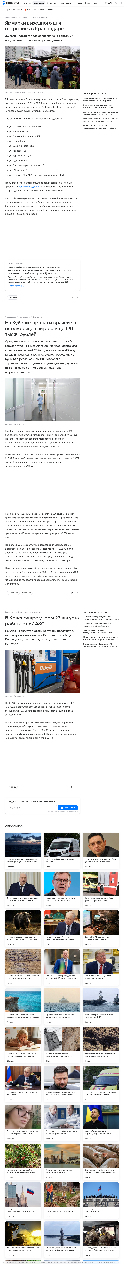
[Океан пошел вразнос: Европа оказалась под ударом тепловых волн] (23, 1006)
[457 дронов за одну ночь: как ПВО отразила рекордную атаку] (23, 1239)
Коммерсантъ (24, 317)
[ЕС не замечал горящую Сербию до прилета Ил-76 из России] (101, 851)
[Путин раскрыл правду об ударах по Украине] (23, 1084)
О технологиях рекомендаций (58, 1262)
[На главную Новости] (12, 3)
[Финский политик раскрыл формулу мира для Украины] (101, 1123)
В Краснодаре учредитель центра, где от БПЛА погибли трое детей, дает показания (101, 638)
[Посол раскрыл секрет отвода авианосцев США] (101, 1006)
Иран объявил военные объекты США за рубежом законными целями (100, 120)
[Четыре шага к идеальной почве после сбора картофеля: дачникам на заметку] (101, 1045)
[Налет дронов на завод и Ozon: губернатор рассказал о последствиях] (101, 890)
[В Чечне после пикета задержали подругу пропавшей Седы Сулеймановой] (23, 1123)
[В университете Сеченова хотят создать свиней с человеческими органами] (101, 1162)
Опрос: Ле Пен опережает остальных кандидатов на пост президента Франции (100, 113)
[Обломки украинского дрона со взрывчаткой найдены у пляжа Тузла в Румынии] (62, 1239)
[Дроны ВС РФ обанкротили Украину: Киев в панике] (101, 928)
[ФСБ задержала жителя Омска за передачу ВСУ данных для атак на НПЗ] (101, 1239)
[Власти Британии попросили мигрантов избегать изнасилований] (62, 1162)
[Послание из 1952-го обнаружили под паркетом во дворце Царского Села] (23, 967)
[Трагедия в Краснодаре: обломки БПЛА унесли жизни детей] (101, 1084)
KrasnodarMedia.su (28, 17)
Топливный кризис (44, 10)
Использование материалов (105, 1262)
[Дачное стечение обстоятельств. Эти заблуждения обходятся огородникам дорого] (62, 1200)
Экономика (43, 17)
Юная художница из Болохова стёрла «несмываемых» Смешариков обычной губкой (100, 99)
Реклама (21, 1262)
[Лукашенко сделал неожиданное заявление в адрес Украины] (23, 890)
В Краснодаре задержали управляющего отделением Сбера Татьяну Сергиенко (99, 126)
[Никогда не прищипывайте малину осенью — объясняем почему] (23, 1162)
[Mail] (3, 3)
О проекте (42, 1262)
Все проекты (30, 1262)
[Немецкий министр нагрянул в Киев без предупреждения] (62, 890)
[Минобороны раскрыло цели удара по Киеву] (101, 1200)
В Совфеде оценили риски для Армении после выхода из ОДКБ (98, 106)
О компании (11, 1262)
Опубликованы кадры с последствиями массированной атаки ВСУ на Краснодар (98, 631)
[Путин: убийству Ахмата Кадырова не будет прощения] (62, 928)
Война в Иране (15, 10)
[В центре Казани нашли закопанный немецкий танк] (62, 1045)
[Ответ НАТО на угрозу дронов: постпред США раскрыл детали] (62, 967)
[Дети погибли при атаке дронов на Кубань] (62, 851)
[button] (42, 67)
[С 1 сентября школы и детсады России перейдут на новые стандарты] (23, 1045)
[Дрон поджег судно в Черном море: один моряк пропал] (62, 1006)
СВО (29, 10)
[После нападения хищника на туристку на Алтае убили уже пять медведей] (23, 928)
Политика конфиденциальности (82, 1262)
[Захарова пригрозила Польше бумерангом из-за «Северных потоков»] (23, 1200)
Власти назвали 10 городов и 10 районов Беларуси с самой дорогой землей (100, 645)
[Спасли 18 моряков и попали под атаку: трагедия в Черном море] (23, 851)
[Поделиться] (71, 297)
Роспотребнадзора (29, 186)
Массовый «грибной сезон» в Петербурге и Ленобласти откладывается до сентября (97, 625)
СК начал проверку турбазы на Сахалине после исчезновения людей (101, 618)
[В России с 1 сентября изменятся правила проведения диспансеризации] (62, 1123)
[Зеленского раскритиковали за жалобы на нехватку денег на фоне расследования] (62, 1084)
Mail (3, 1262)
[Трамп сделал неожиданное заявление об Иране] (101, 967)
